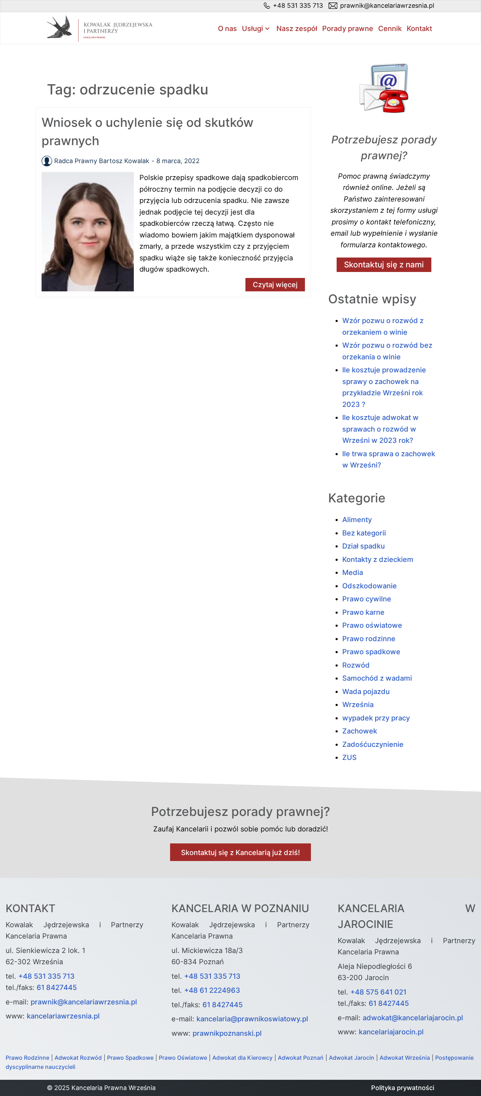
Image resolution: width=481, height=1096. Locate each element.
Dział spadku (363, 546)
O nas (227, 28)
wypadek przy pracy (376, 718)
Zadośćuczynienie (373, 744)
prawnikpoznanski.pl (227, 1033)
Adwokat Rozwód (78, 1057)
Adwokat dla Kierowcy (242, 1057)
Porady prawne (347, 28)
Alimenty (357, 519)
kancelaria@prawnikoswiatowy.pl (252, 1019)
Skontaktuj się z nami (384, 264)
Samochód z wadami (377, 678)
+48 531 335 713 (46, 976)
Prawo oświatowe (372, 625)
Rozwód (356, 665)
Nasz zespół (296, 28)
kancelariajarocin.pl (391, 1032)
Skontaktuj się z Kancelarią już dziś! (240, 852)
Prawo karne (363, 612)
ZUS (349, 757)
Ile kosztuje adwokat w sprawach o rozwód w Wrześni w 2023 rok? (380, 429)
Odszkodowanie (369, 586)
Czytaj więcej (275, 284)
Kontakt (419, 28)
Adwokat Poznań (301, 1057)
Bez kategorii (364, 533)
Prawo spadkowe (371, 652)
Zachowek (359, 731)
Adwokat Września (405, 1057)
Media (352, 572)
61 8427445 (57, 987)
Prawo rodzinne (368, 638)
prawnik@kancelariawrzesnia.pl (84, 1002)
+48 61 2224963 (212, 990)
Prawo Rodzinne (27, 1057)
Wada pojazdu (366, 691)
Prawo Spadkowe (130, 1057)
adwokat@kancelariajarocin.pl (413, 1018)
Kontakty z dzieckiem (377, 559)
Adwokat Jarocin (351, 1057)
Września (358, 704)
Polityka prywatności (402, 1087)
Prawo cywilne (366, 599)
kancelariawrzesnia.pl (63, 1016)
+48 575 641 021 (378, 992)
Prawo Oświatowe (183, 1057)
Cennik (390, 28)
